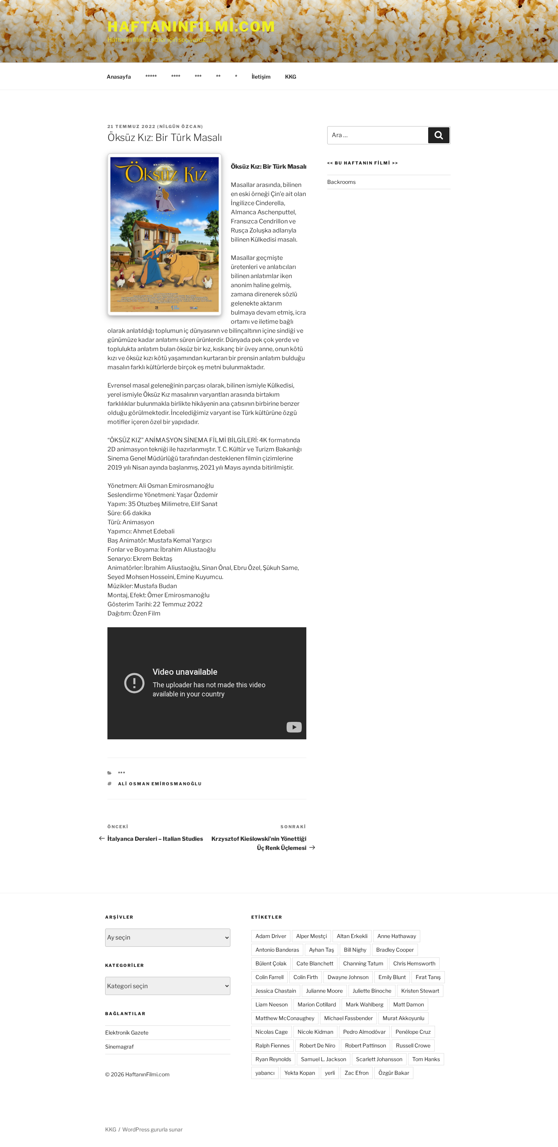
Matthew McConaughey (284, 1018)
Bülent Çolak (271, 963)
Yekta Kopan (299, 1072)
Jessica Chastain (275, 990)
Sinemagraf (119, 1046)
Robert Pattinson (365, 1045)
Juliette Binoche (372, 990)
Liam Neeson (271, 1004)
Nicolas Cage (271, 1031)
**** (175, 76)
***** (151, 76)
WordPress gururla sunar (152, 1129)
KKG (290, 76)
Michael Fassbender (348, 1018)
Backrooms (341, 182)
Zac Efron (357, 1072)
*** (198, 76)
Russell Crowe (413, 1045)
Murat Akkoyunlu (403, 1018)
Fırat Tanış (428, 977)
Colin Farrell (269, 977)
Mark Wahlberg (364, 1004)
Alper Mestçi (311, 936)
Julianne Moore (324, 990)
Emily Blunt (392, 977)
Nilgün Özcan (180, 126)
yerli (330, 1072)
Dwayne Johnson (348, 977)
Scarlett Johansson (379, 1059)
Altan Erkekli (352, 936)
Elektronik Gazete (126, 1032)
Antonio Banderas (277, 949)
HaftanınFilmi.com (191, 26)
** (218, 76)
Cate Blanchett (314, 963)
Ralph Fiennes (272, 1045)
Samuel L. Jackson (323, 1059)
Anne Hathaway (396, 936)
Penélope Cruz (413, 1031)
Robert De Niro (317, 1045)
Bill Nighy (355, 949)
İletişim (261, 76)
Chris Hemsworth (414, 963)
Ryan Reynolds (273, 1059)
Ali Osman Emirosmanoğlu (160, 783)
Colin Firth (305, 977)
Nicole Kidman (315, 1031)
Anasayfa (119, 76)
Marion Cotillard (317, 1004)
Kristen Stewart (420, 990)
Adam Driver (270, 936)
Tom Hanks (426, 1059)
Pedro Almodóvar (364, 1031)
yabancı (264, 1072)
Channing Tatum (363, 963)
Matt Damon (408, 1004)
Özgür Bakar (393, 1072)
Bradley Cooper (395, 949)
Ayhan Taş (321, 949)
